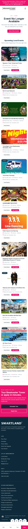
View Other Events (14, 31)
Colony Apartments (5, 493)
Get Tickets (15, 70)
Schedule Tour (14, 406)
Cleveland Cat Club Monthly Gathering (13, 118)
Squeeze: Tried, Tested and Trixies (12, 63)
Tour (17, 527)
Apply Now (14, 411)
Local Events (4, 456)
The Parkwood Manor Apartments (9, 500)
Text (10, 527)
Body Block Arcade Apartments (8, 490)
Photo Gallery (4, 444)
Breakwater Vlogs (5, 459)
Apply (24, 527)
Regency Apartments (6, 509)
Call (3, 527)
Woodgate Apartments (6, 507)
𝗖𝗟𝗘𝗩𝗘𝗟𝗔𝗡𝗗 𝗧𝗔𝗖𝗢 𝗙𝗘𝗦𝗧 (10, 203)
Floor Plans (4, 439)
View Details (7, 70)
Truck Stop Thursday (8, 175)
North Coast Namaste (9, 91)
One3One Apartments (6, 497)
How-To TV (4, 461)
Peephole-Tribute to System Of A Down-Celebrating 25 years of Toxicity (14, 259)
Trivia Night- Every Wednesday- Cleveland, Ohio (11, 147)
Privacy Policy (5, 519)
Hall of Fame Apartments (7, 495)
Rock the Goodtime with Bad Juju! (12, 315)
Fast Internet (4, 448)
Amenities (3, 441)
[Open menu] (25, 8)
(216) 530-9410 (16, 4)
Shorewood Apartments (7, 504)
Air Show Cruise (7, 343)
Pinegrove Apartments (6, 502)
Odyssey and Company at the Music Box (14, 287)
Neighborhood (4, 463)
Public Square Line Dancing (10, 231)
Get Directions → (5, 473)
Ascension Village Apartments (8, 488)
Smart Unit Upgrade (6, 446)
